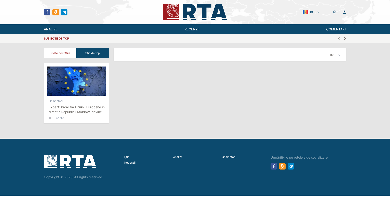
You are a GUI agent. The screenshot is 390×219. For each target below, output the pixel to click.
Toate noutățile (60, 53)
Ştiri (126, 157)
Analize (178, 157)
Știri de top (92, 53)
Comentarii (56, 101)
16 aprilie (58, 118)
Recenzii (129, 162)
